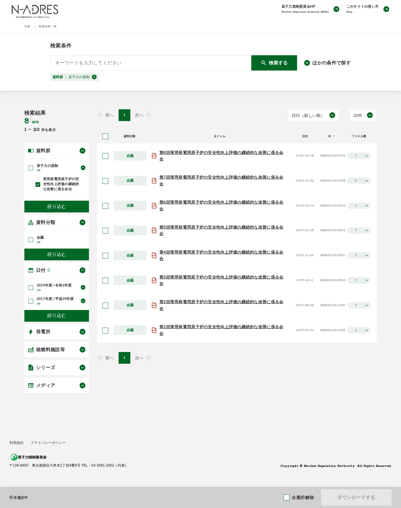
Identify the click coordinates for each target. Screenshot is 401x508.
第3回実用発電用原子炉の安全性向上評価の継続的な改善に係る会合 (221, 280)
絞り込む (56, 206)
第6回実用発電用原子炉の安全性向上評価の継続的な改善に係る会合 (221, 205)
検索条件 (61, 45)
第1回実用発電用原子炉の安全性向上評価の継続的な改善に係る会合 (221, 330)
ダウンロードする (356, 497)
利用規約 (16, 443)
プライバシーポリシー (48, 443)
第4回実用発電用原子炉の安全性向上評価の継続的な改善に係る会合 (221, 255)
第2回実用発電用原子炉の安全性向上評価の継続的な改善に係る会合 (221, 305)
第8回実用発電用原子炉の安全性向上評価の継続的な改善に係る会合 (221, 155)
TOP (27, 26)
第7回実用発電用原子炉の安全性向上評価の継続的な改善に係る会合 (221, 180)
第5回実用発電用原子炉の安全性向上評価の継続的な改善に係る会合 (221, 230)
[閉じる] (94, 77)
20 (37, 129)
